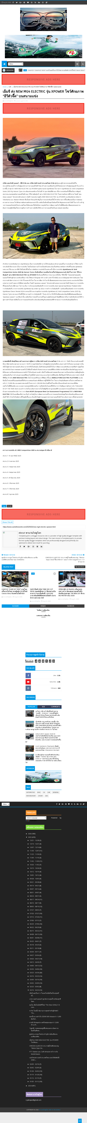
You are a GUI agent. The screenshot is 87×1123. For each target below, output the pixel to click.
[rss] (35, 2)
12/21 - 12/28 (34, 840)
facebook (70, 606)
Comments (55, 707)
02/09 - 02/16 (34, 1064)
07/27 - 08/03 (34, 910)
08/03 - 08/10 (34, 906)
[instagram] (42, 2)
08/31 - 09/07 (34, 892)
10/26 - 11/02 (34, 865)
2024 (30, 1086)
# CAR (9, 506)
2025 (30, 837)
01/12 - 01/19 (34, 1078)
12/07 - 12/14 (34, 847)
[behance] (39, 2)
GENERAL (56, 792)
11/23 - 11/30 (34, 854)
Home (5, 87)
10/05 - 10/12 (34, 875)
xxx (43, 707)
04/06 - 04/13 (34, 966)
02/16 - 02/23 (34, 990)
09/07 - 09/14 (34, 889)
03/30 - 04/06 (34, 969)
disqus (43, 606)
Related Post (8, 567)
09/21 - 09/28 (34, 882)
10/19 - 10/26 (34, 868)
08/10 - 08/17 (34, 903)
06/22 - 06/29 (34, 927)
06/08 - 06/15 (34, 934)
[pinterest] (24, 2)
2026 (30, 834)
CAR (85, 70)
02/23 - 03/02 (34, 987)
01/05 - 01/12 (34, 1081)
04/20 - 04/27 (34, 959)
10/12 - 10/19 (34, 872)
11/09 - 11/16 (34, 858)
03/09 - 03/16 (34, 980)
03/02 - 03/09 (34, 983)
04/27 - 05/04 (34, 955)
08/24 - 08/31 (34, 896)
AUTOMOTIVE (31, 792)
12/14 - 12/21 (34, 844)
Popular (31, 707)
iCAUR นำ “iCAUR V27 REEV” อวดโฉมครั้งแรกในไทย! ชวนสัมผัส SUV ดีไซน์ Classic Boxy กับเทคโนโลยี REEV (40, 70)
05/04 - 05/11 (34, 952)
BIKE (39, 792)
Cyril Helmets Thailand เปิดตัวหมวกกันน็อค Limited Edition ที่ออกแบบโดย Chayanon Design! (48, 748)
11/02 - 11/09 (34, 861)
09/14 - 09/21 (34, 886)
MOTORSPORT (31, 796)
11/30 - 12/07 (34, 851)
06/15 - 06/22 (34, 931)
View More (80, 567)
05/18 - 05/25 (34, 945)
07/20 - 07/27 (34, 913)
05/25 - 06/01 (34, 941)
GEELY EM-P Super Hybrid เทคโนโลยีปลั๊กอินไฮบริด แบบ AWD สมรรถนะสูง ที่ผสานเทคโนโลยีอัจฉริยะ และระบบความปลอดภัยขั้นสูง (43, 738)
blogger (15, 606)
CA (44, 792)
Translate (33, 821)
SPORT (40, 796)
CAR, (26, 101)
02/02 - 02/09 (34, 1068)
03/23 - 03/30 (34, 973)
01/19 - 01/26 (34, 1075)
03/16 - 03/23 (34, 976)
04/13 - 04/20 (34, 962)
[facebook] (13, 2)
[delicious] (46, 2)
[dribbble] (31, 2)
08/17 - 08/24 (34, 899)
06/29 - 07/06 (34, 924)
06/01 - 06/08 (34, 938)
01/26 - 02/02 (34, 1071)
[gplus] (20, 2)
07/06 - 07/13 (34, 920)
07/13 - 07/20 (34, 917)
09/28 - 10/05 (34, 879)
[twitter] (16, 2)
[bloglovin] (27, 2)
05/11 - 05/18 (34, 948)
